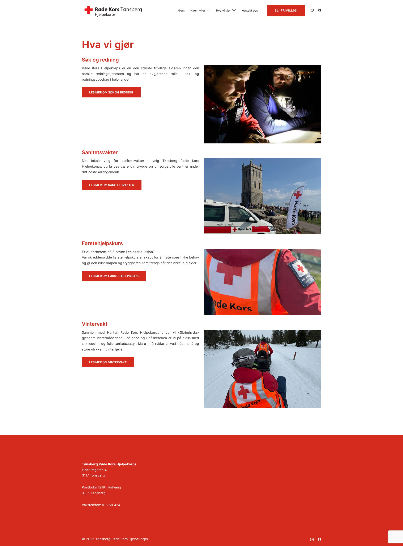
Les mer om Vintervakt (108, 362)
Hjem (181, 10)
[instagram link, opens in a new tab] (312, 10)
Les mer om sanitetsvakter (111, 185)
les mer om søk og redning (111, 92)
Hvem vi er (197, 10)
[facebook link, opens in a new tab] (319, 10)
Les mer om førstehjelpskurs (114, 276)
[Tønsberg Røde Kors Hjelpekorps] (113, 10)
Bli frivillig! (286, 10)
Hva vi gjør (223, 10)
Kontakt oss (250, 10)
